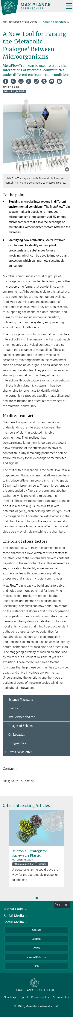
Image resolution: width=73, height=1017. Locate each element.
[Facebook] (5, 81)
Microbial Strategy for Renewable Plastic (29, 853)
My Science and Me (21, 717)
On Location (16, 734)
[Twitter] (28, 81)
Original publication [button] (19, 781)
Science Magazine (20, 699)
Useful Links (14, 909)
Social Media (14, 916)
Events (13, 708)
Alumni (36, 938)
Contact (36, 929)
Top (65, 905)
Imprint (23, 997)
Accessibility (61, 997)
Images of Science (20, 726)
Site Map (10, 997)
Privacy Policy (40, 997)
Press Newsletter (20, 752)
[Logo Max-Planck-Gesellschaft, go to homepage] (31, 7)
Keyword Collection (36, 957)
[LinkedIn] (13, 81)
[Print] (59, 81)
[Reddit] (21, 81)
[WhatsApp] (36, 81)
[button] (67, 169)
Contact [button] (9, 769)
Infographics (17, 743)
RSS (36, 966)
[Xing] (44, 81)
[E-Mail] (51, 81)
